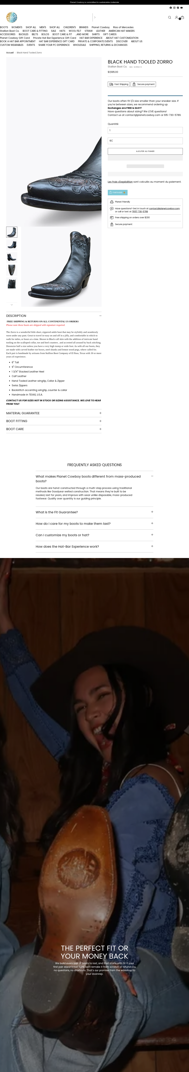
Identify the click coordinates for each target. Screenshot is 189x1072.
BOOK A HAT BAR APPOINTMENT (18, 41)
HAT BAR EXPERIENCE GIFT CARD (57, 41)
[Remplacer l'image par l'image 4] (11, 270)
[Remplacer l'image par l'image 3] (11, 257)
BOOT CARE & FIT (62, 34)
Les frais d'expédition (120, 181)
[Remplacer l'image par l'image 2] (11, 244)
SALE (53, 31)
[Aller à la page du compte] (175, 17)
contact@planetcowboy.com (142, 115)
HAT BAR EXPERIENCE (91, 38)
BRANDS (83, 27)
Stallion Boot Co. (9, 31)
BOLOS (45, 34)
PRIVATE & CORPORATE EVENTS (95, 41)
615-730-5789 (172, 115)
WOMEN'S (16, 27)
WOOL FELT (75, 31)
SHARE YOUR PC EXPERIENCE (54, 45)
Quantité (113, 124)
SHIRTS (96, 34)
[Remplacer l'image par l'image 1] (11, 232)
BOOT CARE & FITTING (35, 31)
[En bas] (11, 305)
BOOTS (4, 27)
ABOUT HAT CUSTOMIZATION (122, 38)
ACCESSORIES (7, 34)
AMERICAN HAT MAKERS (122, 31)
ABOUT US (136, 41)
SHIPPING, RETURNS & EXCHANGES (108, 45)
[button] (145, 158)
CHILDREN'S (69, 27)
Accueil (10, 52)
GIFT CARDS (109, 34)
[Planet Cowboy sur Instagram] (174, 7)
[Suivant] (95, 17)
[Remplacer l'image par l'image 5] (11, 282)
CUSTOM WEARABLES (11, 45)
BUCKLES (23, 34)
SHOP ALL (31, 27)
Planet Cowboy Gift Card (15, 38)
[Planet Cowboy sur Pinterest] (178, 7)
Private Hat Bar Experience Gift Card (54, 38)
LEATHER (100, 31)
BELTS (35, 34)
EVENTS (31, 45)
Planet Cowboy (101, 27)
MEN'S (43, 27)
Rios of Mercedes (123, 27)
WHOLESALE (79, 45)
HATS (62, 31)
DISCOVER (122, 41)
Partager (117, 192)
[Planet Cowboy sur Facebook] (170, 7)
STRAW (89, 31)
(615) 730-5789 (140, 211)
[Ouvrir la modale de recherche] (169, 17)
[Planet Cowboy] (11, 17)
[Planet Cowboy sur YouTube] (181, 7)
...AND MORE (82, 34)
